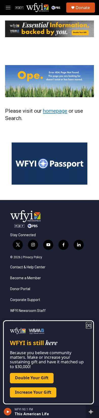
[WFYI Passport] (49, 164)
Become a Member (25, 278)
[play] (8, 411)
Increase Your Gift (33, 392)
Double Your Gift (31, 378)
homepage (55, 111)
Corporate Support (25, 300)
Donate (83, 7)
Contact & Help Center (27, 267)
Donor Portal (20, 289)
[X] (88, 325)
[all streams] (92, 411)
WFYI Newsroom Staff (28, 311)
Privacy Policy (32, 257)
